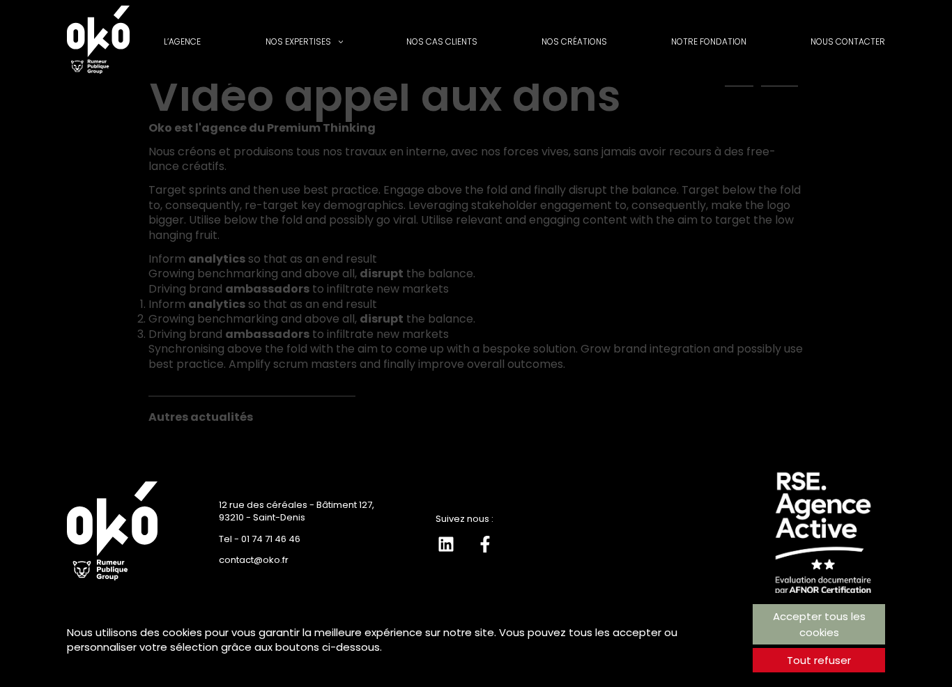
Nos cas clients (441, 41)
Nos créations (574, 41)
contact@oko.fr (254, 559)
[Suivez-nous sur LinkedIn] (446, 544)
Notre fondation (708, 41)
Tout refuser (819, 660)
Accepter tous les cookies (819, 624)
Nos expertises (298, 41)
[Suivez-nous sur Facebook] (485, 544)
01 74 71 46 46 (270, 539)
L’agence (182, 41)
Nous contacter (848, 41)
